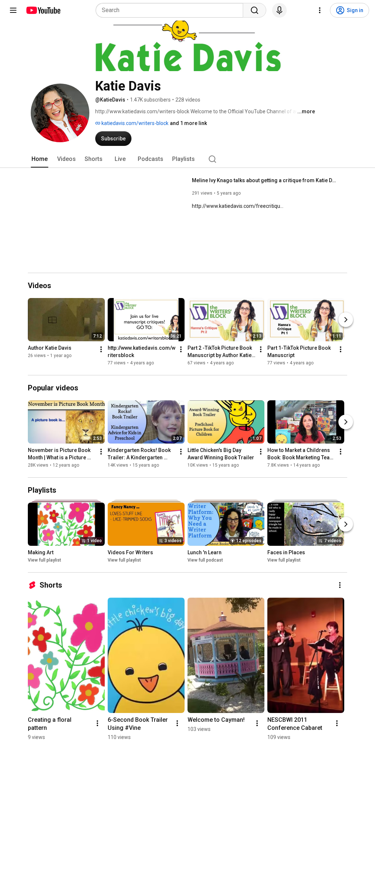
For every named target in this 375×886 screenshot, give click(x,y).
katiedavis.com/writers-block (134, 123)
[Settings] (319, 10)
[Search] (254, 10)
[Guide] (13, 10)
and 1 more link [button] (188, 123)
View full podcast (205, 560)
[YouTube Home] (43, 10)
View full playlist (44, 560)
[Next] (345, 319)
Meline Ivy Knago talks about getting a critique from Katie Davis (265, 180)
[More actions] (101, 349)
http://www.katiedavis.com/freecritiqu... (237, 206)
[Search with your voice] (279, 10)
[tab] (39, 159)
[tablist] (187, 159)
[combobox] (171, 10)
